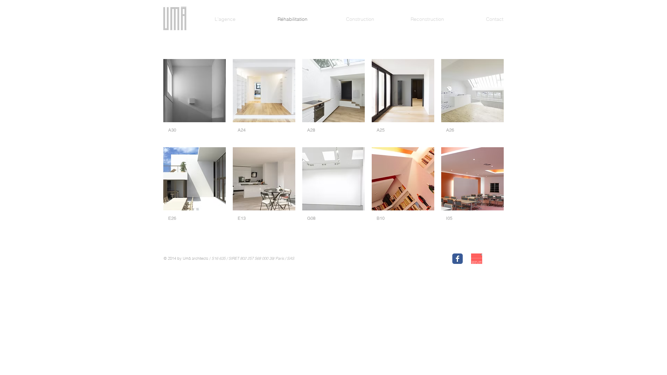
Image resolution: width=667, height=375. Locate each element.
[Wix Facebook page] (457, 258)
